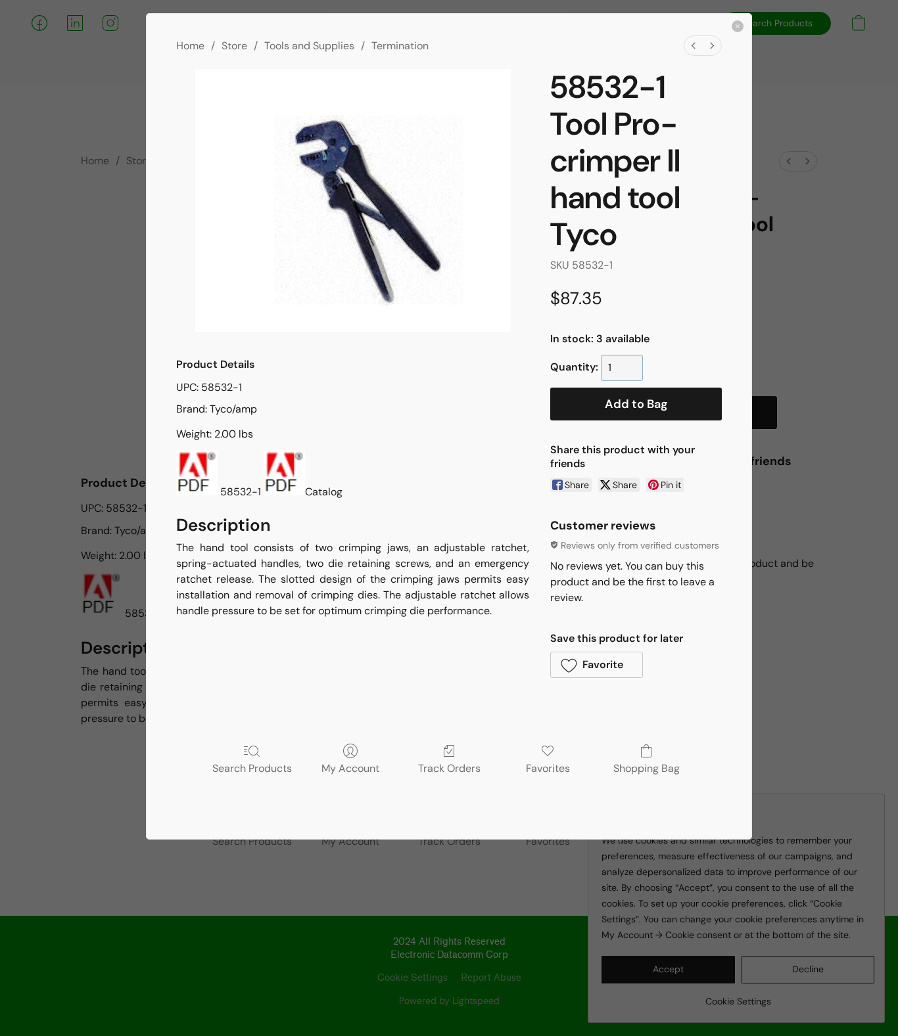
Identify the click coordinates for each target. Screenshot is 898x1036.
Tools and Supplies (309, 46)
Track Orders (449, 768)
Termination (400, 46)
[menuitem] (693, 45)
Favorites (548, 768)
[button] (596, 665)
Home (190, 46)
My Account (350, 768)
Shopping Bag (646, 768)
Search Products (252, 768)
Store (234, 46)
